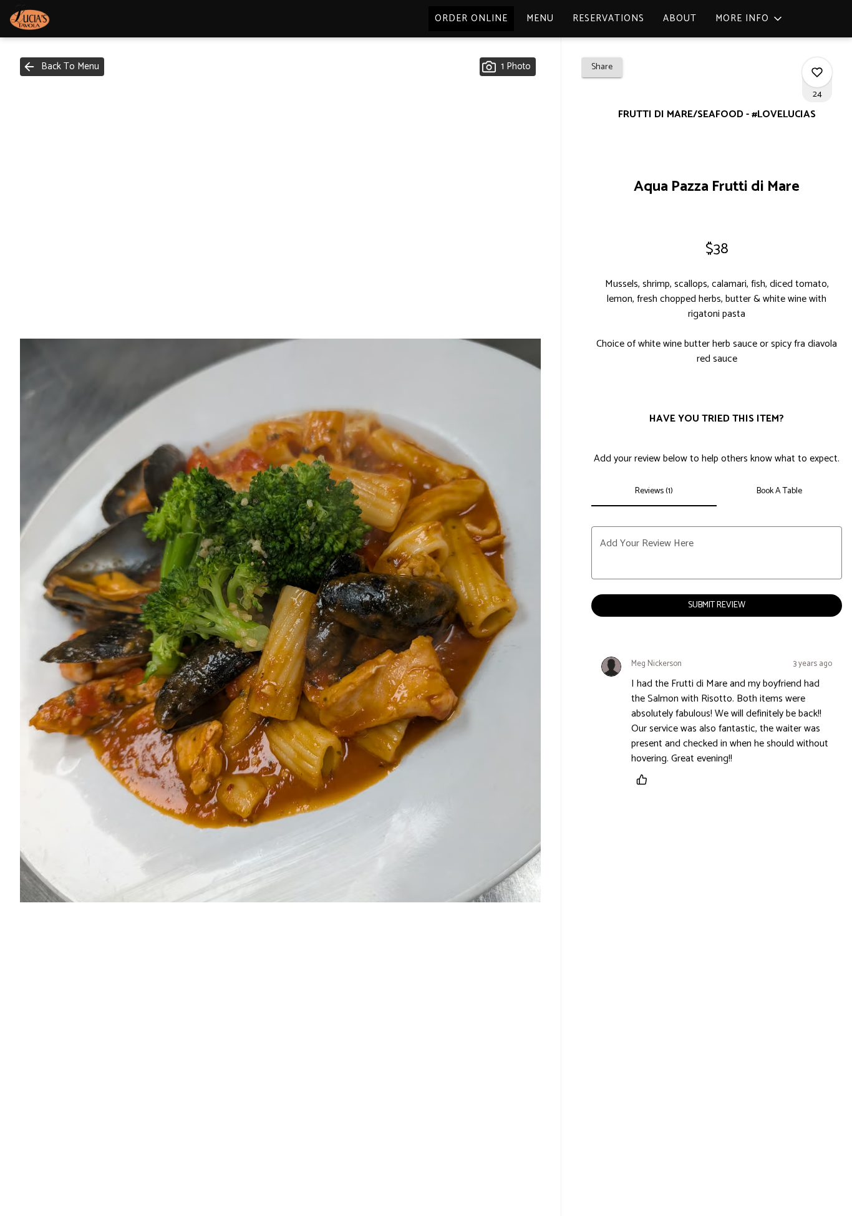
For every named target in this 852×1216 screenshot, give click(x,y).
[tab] (654, 491)
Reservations (608, 18)
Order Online (471, 18)
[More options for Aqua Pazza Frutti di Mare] (817, 72)
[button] (749, 18)
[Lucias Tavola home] (66, 18)
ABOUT (680, 18)
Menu (540, 18)
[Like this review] (645, 779)
